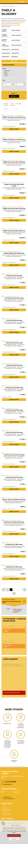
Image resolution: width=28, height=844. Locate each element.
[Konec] (14, 593)
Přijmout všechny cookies (14, 835)
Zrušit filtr (13, 93)
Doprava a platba (7, 814)
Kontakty (5, 812)
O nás (4, 806)
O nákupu (5, 808)
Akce (12, 103)
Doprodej (13, 105)
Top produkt (18, 103)
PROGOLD (6, 73)
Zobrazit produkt (14, 129)
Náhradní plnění (6, 810)
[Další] (24, 589)
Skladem (6, 103)
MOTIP (5, 72)
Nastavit (14, 838)
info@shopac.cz (16, 612)
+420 (17, 610)
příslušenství (14, 25)
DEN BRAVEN (7, 70)
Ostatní (5, 75)
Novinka (6, 105)
